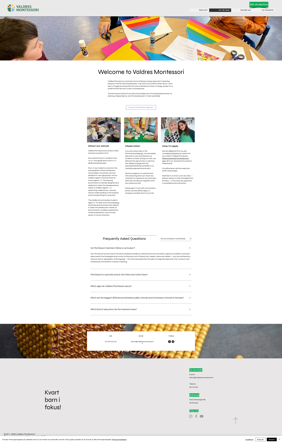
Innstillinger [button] (249, 439)
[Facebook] (169, 341)
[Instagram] (173, 341)
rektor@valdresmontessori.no (201, 377)
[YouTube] (201, 416)
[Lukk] (279, 439)
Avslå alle (260, 439)
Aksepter (272, 439)
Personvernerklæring (119, 439)
